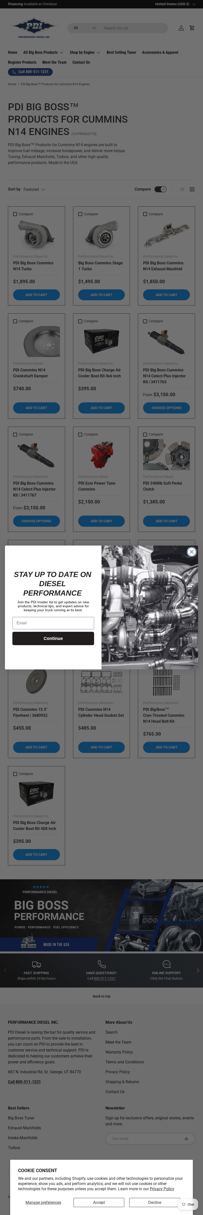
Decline (154, 1202)
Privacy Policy (162, 1189)
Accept (99, 1202)
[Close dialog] (191, 552)
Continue (53, 638)
